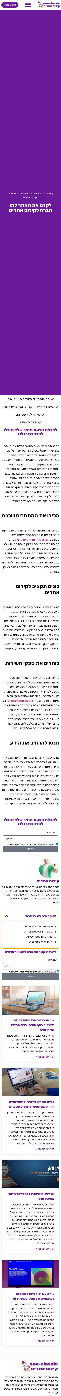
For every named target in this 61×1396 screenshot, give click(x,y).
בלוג (40, 193)
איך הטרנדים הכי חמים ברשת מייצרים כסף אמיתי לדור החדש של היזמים (32, 1025)
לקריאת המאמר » (44, 1056)
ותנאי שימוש (14, 844)
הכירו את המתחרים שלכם (39, 926)
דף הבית (49, 193)
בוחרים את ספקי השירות (39, 936)
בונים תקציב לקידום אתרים (38, 931)
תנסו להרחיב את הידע (40, 941)
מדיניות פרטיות (28, 844)
